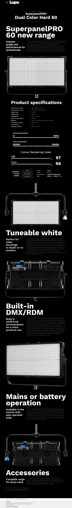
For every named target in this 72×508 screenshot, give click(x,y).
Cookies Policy (15, 506)
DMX (38, 176)
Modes (39, 170)
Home (7, 499)
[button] (7, 2)
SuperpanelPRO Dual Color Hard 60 (21, 499)
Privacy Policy (8, 506)
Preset (39, 172)
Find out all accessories (16, 489)
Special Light (40, 174)
